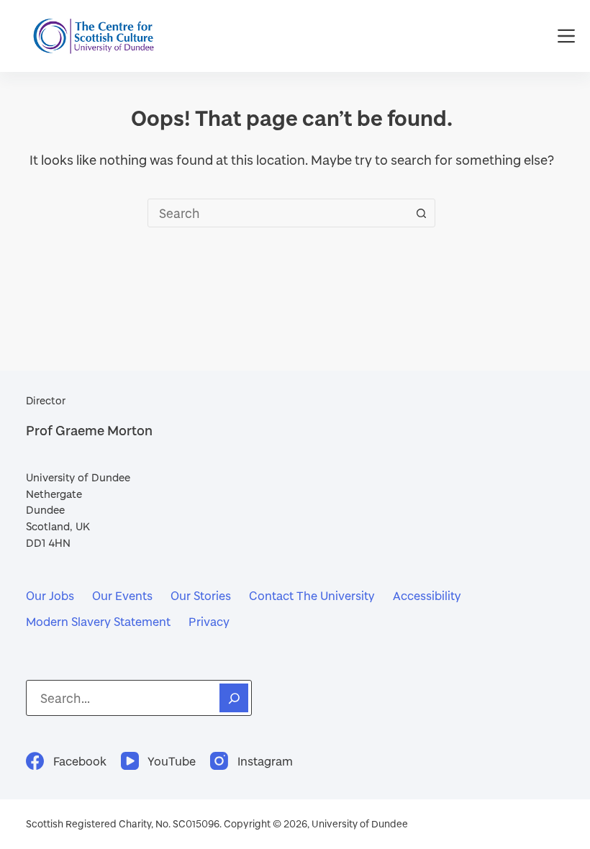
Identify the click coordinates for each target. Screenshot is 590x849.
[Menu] (566, 36)
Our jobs (50, 595)
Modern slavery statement (98, 621)
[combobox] (277, 213)
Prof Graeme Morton (89, 430)
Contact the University (312, 595)
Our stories (201, 595)
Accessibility (427, 595)
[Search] (233, 698)
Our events (122, 595)
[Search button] (421, 213)
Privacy (209, 621)
